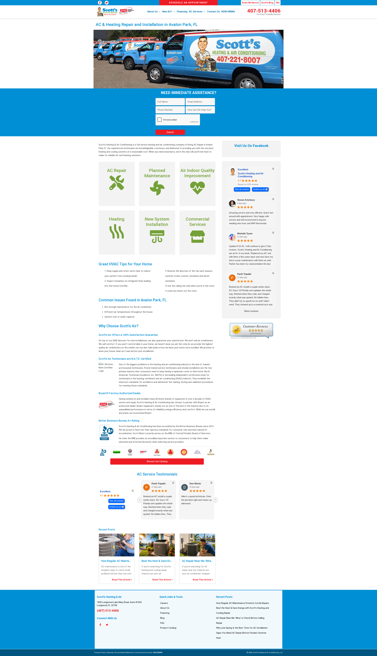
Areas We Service (250, 2)
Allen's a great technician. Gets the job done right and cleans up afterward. (196, 500)
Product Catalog (168, 628)
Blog (162, 618)
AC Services (195, 11)
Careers (164, 603)
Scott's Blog (267, 2)
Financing (182, 11)
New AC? (167, 11)
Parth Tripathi (159, 483)
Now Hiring (228, 11)
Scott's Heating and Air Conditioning (250, 175)
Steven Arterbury (246, 200)
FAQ (278, 2)
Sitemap (110, 652)
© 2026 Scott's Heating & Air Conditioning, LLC (265, 652)
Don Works (195, 483)
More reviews (251, 311)
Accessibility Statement (124, 652)
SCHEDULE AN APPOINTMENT (188, 2)
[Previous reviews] (139, 499)
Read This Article (121, 579)
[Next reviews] (215, 499)
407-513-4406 (264, 10)
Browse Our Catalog (157, 461)
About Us (152, 11)
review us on (115, 507)
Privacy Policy (99, 652)
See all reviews (117, 501)
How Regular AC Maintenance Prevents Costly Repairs (242, 603)
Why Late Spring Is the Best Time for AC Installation (242, 628)
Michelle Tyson (245, 233)
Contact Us (213, 11)
